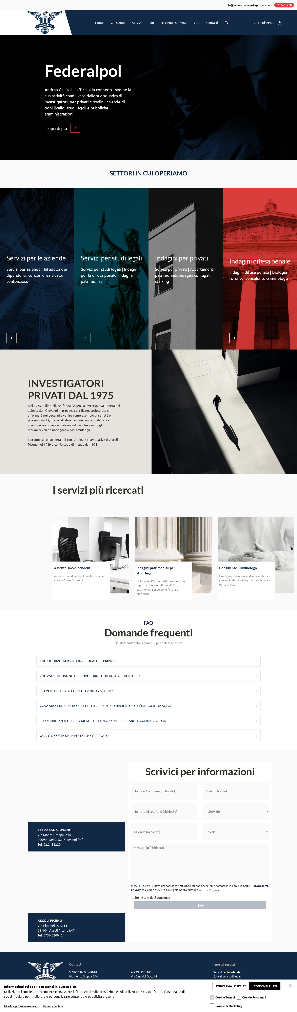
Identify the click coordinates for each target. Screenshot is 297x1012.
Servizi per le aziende (226, 972)
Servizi (137, 22)
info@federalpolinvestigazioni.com (248, 5)
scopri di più (56, 128)
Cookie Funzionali (254, 997)
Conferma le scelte (231, 986)
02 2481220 (284, 5)
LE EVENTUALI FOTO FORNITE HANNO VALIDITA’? (76, 691)
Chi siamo (118, 22)
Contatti (212, 22)
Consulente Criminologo (238, 568)
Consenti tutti (265, 986)
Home (99, 22)
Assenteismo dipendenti (73, 568)
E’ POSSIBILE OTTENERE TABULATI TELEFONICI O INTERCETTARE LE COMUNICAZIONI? (103, 720)
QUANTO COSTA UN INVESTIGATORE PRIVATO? (75, 735)
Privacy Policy (53, 1006)
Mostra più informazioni (21, 1006)
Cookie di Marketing (228, 1006)
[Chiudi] (291, 986)
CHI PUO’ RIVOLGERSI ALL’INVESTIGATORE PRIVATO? (78, 661)
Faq (151, 22)
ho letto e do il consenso (152, 897)
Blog (196, 22)
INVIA (200, 905)
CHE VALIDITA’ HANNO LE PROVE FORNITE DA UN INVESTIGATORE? (90, 676)
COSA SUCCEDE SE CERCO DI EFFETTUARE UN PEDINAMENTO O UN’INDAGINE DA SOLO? (105, 705)
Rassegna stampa (173, 22)
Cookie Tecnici (225, 997)
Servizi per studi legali (227, 976)
